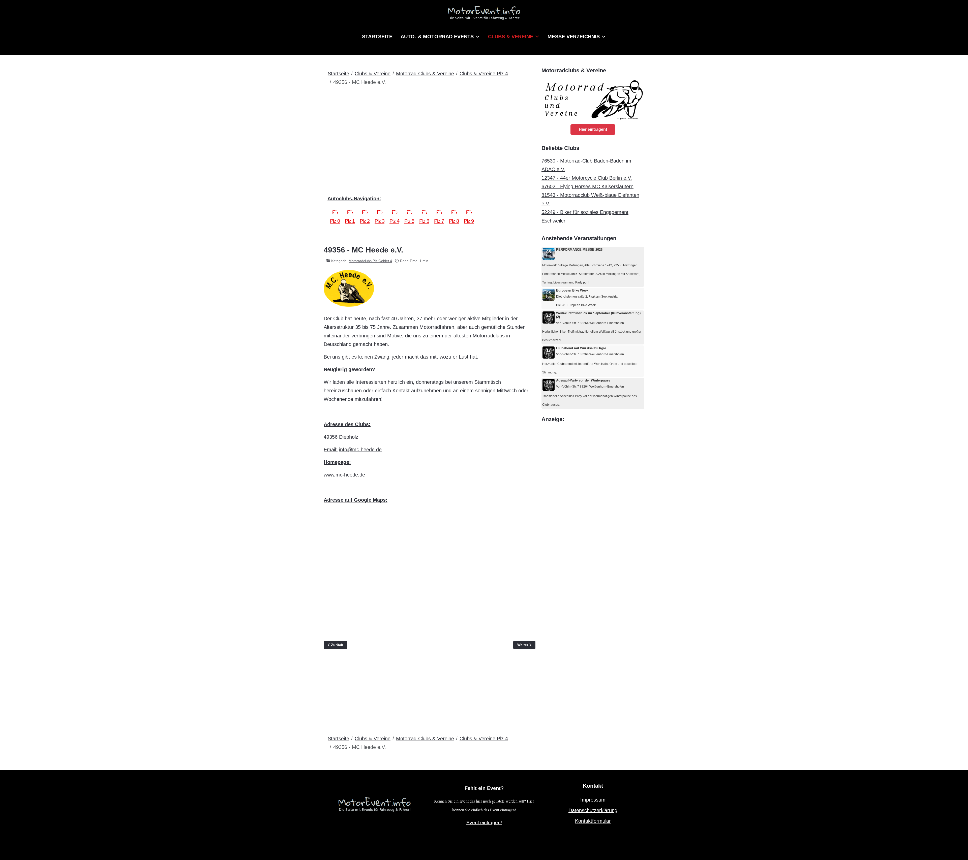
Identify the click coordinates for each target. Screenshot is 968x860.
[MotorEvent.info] (484, 15)
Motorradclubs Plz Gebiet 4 (370, 261)
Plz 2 (365, 221)
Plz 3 (379, 221)
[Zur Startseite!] (374, 803)
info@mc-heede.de (360, 449)
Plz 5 (409, 221)
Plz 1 (350, 221)
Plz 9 (469, 221)
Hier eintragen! (593, 129)
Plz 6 (424, 221)
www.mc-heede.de (344, 474)
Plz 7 (439, 221)
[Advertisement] (429, 127)
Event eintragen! (484, 822)
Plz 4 (394, 221)
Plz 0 (335, 221)
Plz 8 (454, 221)
